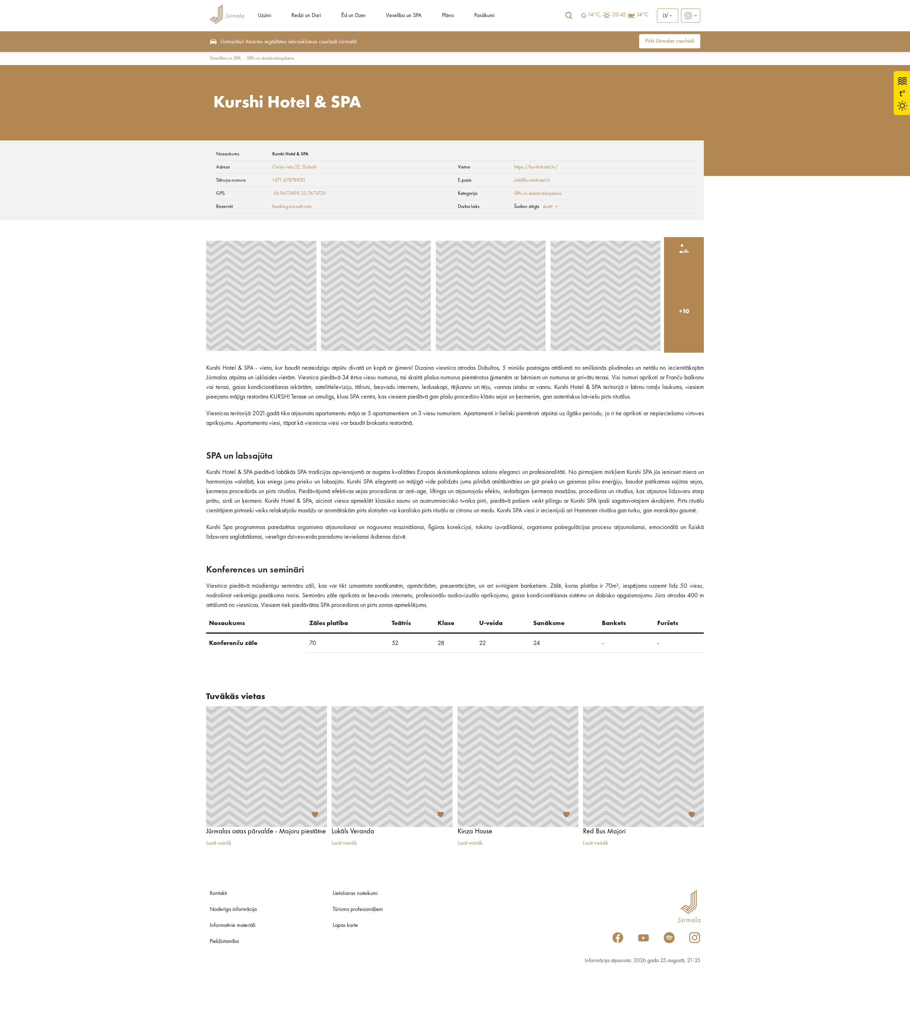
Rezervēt (224, 206)
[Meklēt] (568, 15)
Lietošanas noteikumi (355, 893)
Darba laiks (469, 206)
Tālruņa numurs (231, 180)
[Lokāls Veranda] (392, 766)
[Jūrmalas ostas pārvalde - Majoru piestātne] (266, 766)
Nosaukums (227, 153)
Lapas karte (345, 925)
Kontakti (218, 893)
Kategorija (467, 193)
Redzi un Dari (306, 15)
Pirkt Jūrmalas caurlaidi (669, 41)
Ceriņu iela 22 (286, 167)
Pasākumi (484, 15)
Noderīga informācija (233, 909)
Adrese (223, 167)
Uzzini (264, 15)
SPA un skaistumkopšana (270, 58)
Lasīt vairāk (218, 843)
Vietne (464, 167)
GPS (220, 193)
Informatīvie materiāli (232, 925)
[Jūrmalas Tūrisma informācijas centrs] (227, 15)
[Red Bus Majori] (643, 766)
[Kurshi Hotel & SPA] (261, 296)
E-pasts (464, 180)
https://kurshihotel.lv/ (536, 167)
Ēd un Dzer (353, 15)
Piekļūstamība (224, 941)
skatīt (547, 206)
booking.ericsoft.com (292, 206)
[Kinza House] (517, 766)
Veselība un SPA (404, 15)
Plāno (448, 15)
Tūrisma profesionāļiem (358, 909)
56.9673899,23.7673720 (299, 193)
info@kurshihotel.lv (532, 180)
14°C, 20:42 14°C (618, 15)
